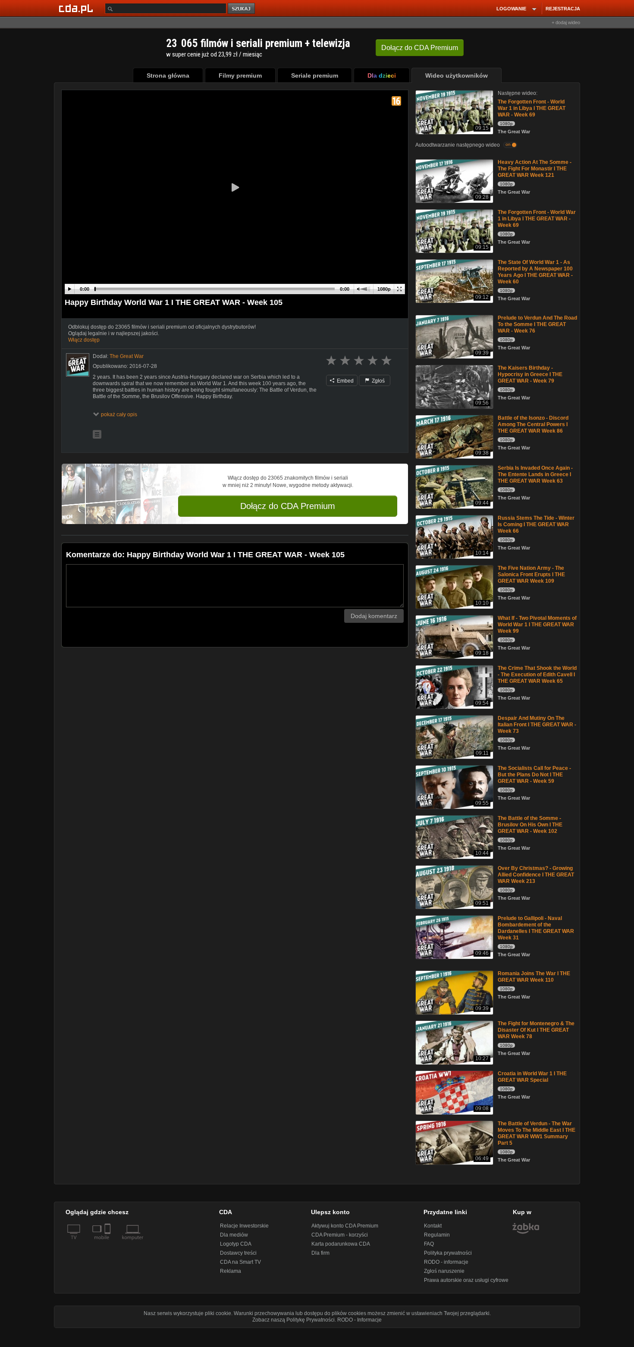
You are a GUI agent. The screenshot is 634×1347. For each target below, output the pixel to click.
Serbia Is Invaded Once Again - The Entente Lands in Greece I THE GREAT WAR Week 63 (535, 474)
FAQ (429, 1244)
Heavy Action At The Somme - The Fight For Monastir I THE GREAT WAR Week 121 (534, 168)
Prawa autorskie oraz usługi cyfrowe (466, 1280)
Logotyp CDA (235, 1244)
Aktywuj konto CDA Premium (344, 1226)
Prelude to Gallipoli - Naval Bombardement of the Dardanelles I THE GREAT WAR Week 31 (536, 928)
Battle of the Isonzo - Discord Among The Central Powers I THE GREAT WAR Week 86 (533, 424)
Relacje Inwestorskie (244, 1226)
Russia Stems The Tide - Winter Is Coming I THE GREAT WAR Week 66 (536, 524)
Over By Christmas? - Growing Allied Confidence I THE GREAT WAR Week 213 (536, 874)
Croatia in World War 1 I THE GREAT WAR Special (532, 1077)
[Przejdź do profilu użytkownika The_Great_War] (77, 365)
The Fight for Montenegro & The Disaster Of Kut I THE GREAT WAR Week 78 (536, 1029)
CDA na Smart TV (240, 1262)
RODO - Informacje (359, 1320)
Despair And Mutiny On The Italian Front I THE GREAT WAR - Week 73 (537, 724)
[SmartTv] (108, 1243)
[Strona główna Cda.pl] (77, 8)
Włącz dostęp (84, 340)
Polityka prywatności (448, 1253)
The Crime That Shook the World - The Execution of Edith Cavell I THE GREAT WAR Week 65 (537, 674)
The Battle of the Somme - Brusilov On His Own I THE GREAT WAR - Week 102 (530, 824)
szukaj (242, 9)
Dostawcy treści (238, 1253)
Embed (345, 381)
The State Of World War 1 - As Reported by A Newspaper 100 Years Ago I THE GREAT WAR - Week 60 (535, 272)
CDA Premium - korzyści (339, 1235)
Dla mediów (234, 1235)
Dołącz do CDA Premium (287, 506)
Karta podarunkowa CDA (340, 1244)
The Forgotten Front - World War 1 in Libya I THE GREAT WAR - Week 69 (531, 108)
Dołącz (419, 47)
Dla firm (320, 1253)
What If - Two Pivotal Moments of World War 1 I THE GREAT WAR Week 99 (537, 624)
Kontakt (433, 1226)
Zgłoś (377, 381)
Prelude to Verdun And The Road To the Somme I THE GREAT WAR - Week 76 (537, 324)
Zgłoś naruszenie (444, 1271)
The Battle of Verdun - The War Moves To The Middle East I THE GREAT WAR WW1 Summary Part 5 (536, 1133)
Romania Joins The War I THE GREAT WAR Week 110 (534, 976)
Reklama (230, 1271)
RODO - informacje (446, 1262)
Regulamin (437, 1235)
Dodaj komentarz (374, 615)
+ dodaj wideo (566, 22)
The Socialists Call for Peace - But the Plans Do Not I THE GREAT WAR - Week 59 (534, 774)
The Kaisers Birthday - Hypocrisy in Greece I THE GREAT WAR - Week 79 (530, 374)
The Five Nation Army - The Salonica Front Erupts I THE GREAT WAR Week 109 (531, 574)
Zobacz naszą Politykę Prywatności (293, 1320)
